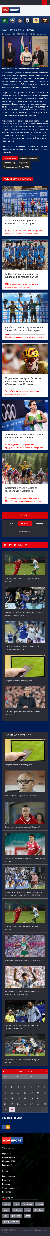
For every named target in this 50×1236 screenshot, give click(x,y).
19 (25, 1098)
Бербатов (17, 1210)
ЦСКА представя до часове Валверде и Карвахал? (22, 713)
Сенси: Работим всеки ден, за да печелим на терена (25, 859)
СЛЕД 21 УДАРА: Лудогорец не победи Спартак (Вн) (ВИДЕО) (22, 648)
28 (38, 1104)
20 (31, 1098)
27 (31, 1104)
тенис (27, 1210)
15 (44, 1093)
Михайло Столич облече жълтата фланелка (24, 337)
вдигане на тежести (28, 158)
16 (5, 1098)
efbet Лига (38, 1210)
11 (18, 1093)
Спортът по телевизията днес (18, 680)
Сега (11, 523)
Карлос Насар (9, 163)
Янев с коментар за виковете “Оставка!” (22, 827)
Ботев (27, 1216)
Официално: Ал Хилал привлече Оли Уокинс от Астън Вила (21, 1026)
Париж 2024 (24, 163)
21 (38, 1098)
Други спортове (39, 34)
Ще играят (25, 523)
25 (18, 1104)
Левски (7, 1204)
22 (44, 1098)
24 (12, 1104)
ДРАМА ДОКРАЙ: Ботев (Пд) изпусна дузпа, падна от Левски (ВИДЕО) (24, 613)
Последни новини (18, 734)
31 (12, 1109)
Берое (6, 1210)
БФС (5, 1216)
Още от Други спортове (17, 179)
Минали (39, 523)
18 (18, 1098)
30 (5, 1109)
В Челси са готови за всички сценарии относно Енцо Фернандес (22, 993)
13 (31, 1093)
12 (25, 1093)
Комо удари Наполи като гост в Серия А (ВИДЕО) (23, 1061)
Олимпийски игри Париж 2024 (16, 167)
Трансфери (16, 1216)
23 (5, 1104)
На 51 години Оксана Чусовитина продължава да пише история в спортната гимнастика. (24, 448)
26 (25, 1104)
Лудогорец (27, 1204)
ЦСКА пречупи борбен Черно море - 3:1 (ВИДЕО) (22, 579)
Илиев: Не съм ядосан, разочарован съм (23, 796)
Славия (39, 1204)
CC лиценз (6, 1233)
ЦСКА (16, 1204)
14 (38, 1093)
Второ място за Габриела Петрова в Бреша (24, 960)
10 (12, 1093)
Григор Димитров (11, 1222)
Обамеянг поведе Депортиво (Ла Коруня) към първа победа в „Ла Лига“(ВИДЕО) (23, 893)
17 (12, 1098)
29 (44, 1104)
